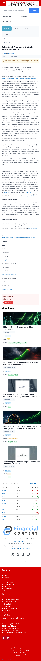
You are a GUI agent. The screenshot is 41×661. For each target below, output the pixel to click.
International (27, 39)
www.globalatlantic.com (30, 195)
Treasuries (7, 42)
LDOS (12, 374)
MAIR (9, 406)
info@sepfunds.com (7, 289)
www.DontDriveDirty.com (13, 216)
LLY (11, 342)
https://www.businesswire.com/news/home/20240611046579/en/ (19, 78)
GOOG (4, 503)
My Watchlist (23, 16)
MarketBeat (7, 336)
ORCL (4, 516)
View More (33, 483)
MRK (14, 342)
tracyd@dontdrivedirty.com (9, 274)
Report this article (8, 302)
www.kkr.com (29, 192)
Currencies (19, 39)
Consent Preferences (9, 660)
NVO (26, 342)
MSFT (3, 510)
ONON (15, 441)
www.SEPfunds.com (33, 228)
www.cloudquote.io (20, 541)
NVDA (4, 513)
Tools (6, 34)
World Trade (14, 438)
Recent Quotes (7, 16)
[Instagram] (28, 554)
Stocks (17, 28)
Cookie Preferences (22, 652)
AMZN (4, 490)
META (4, 506)
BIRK (9, 441)
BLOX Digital (19, 655)
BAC (3, 500)
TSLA (3, 519)
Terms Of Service (24, 548)
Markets (6, 28)
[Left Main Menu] (4, 3)
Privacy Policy (20, 650)
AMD (3, 497)
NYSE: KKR (7, 192)
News (12, 39)
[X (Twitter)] (13, 554)
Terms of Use (13, 650)
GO (12, 441)
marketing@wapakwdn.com (17, 632)
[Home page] (22, 3)
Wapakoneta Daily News (24, 647)
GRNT (9, 477)
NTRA (22, 342)
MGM (16, 374)
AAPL (3, 494)
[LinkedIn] (23, 554)
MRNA (18, 342)
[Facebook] (18, 554)
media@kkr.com (6, 260)
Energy (9, 473)
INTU (9, 374)
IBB (9, 342)
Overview (6, 39)
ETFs (26, 28)
